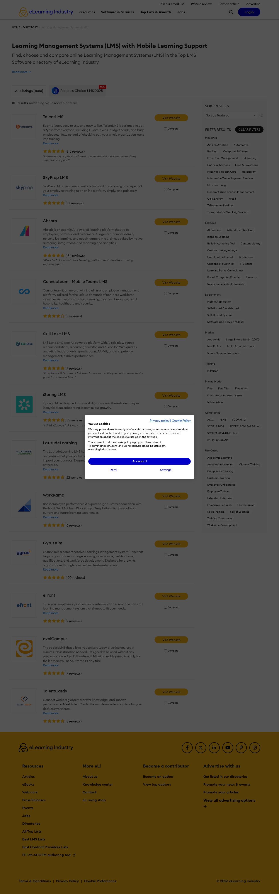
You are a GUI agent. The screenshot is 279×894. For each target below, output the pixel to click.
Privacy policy (160, 421)
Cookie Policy (181, 421)
